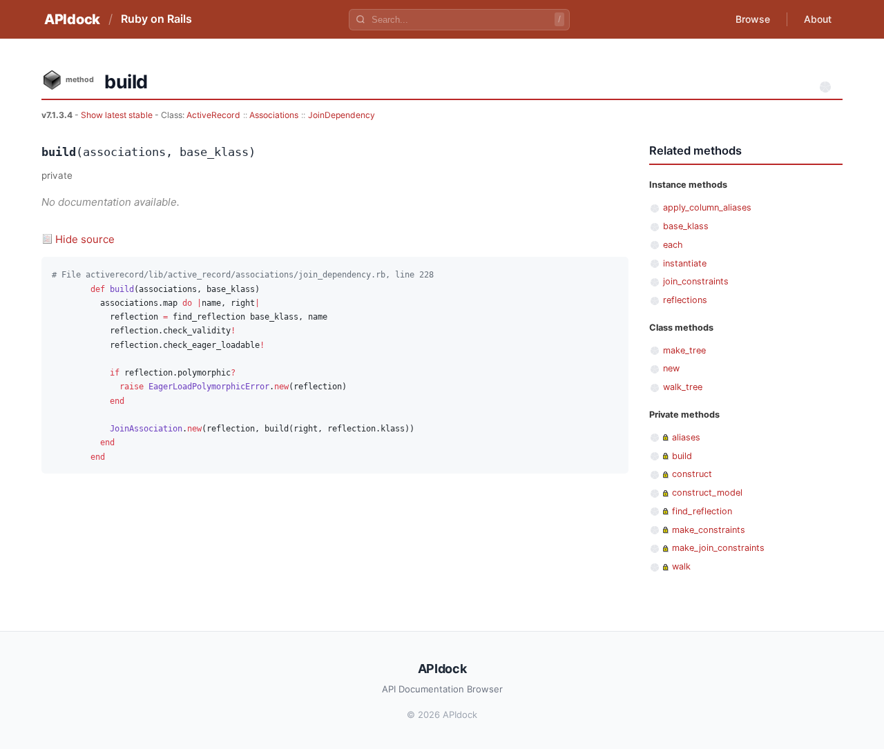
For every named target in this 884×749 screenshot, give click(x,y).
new (671, 368)
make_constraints (708, 530)
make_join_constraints (718, 548)
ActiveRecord (213, 115)
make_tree (684, 350)
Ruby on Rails (156, 19)
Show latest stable (118, 115)
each (673, 245)
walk (681, 566)
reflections (685, 300)
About (818, 19)
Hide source (85, 239)
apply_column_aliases (707, 207)
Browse (753, 19)
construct (692, 474)
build (682, 456)
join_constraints (696, 281)
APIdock (72, 19)
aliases (686, 437)
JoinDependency (341, 115)
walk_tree (682, 387)
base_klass (686, 226)
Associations (273, 115)
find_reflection (702, 511)
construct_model (707, 492)
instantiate (685, 263)
